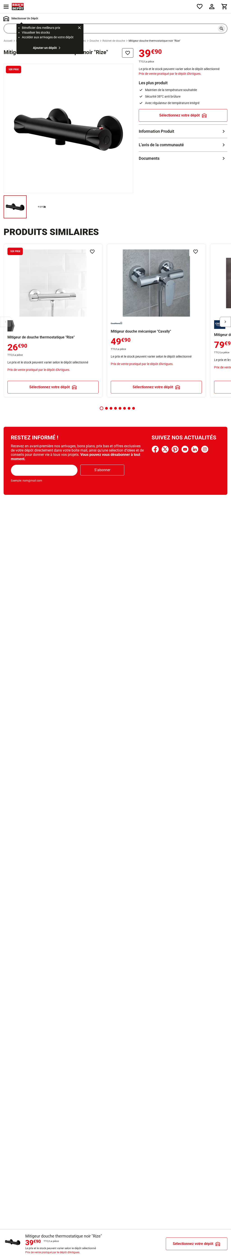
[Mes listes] (199, 6)
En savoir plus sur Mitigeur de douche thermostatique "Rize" (53, 320)
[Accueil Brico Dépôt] (18, 6)
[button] (101, 408)
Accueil (8, 40)
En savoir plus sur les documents (183, 158)
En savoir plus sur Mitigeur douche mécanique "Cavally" (156, 320)
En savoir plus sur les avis (183, 144)
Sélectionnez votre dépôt (179, 115)
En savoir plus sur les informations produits (183, 131)
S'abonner (102, 470)
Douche (94, 40)
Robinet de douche (113, 40)
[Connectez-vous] (211, 6)
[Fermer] (79, 28)
